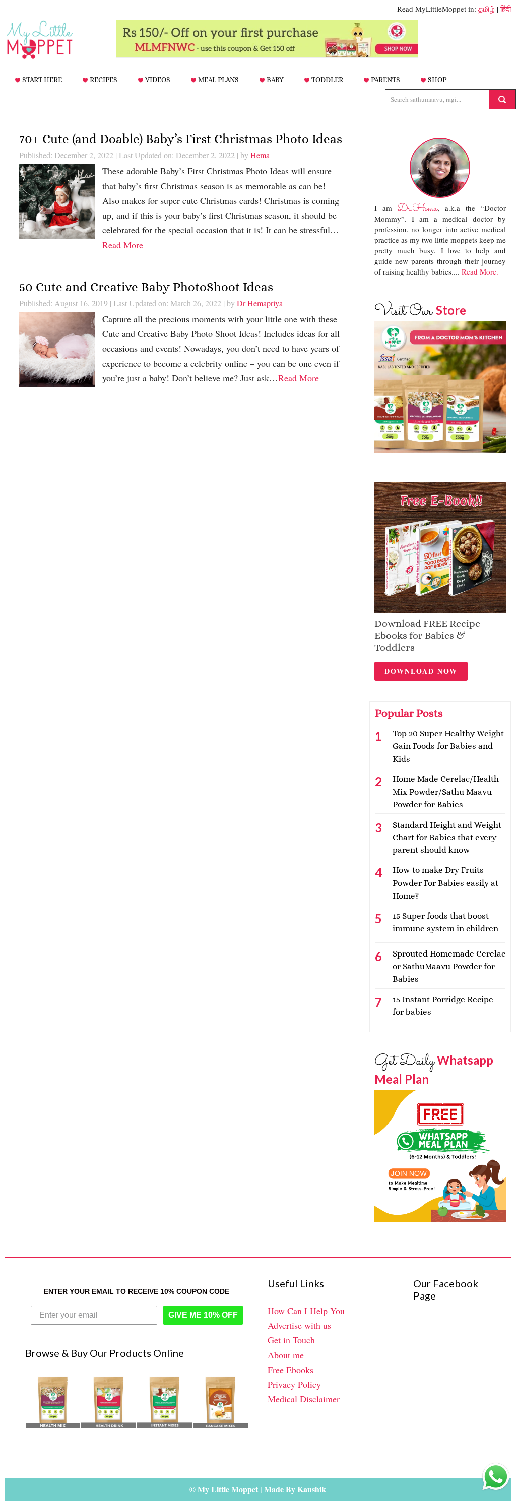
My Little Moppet (55, 40)
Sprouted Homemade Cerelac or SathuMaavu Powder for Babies (449, 966)
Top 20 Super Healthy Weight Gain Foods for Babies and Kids (448, 746)
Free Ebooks (290, 1369)
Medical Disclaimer (304, 1399)
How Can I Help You (306, 1311)
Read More (122, 245)
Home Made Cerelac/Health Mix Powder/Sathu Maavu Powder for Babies (446, 791)
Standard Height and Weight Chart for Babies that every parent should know (447, 837)
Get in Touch (291, 1340)
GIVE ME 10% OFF (203, 1315)
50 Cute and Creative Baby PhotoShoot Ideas (146, 287)
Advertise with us (299, 1325)
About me (286, 1355)
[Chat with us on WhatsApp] (496, 1479)
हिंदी (505, 9)
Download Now (421, 671)
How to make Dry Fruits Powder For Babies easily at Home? (445, 882)
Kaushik (311, 1489)
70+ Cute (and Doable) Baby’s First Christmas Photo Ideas (180, 138)
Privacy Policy (294, 1384)
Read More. (480, 271)
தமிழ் (486, 9)
